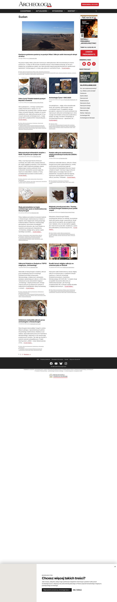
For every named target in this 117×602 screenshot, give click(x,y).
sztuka (69, 182)
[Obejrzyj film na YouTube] (88, 77)
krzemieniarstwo (27, 126)
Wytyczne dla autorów (75, 359)
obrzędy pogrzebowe (63, 72)
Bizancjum (63, 126)
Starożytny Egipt (85, 108)
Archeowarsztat (26, 235)
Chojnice (67, 126)
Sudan (23, 74)
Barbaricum (58, 126)
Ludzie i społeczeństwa (32, 179)
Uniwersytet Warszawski (30, 182)
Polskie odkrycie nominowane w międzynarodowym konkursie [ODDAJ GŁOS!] (63, 154)
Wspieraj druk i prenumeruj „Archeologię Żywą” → (56, 590)
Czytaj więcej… (66, 68)
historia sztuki (59, 182)
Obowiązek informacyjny (57, 359)
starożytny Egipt (32, 128)
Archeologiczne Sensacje (87, 118)
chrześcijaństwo (72, 126)
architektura (72, 125)
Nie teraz (77, 590)
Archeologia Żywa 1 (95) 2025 (60, 98)
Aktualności (25, 179)
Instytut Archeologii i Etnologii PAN (48, 72)
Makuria (28, 181)
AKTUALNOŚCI (41, 11)
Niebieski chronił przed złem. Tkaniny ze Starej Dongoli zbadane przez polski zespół (63, 208)
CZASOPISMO (25, 11)
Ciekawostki (25, 291)
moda (32, 181)
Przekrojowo (35, 123)
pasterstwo (69, 72)
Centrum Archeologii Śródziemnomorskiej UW (35, 125)
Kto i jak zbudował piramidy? (88, 88)
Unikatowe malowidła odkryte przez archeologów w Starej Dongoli (32, 321)
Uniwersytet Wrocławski (28, 129)
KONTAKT (71, 11)
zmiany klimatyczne (40, 74)
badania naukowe (30, 72)
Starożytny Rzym (85, 103)
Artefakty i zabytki (56, 233)
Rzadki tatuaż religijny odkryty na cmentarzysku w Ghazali (61, 264)
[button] (96, 11)
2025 (51, 125)
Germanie (51, 127)
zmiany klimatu (33, 74)
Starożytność (40, 123)
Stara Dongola (66, 127)
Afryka (21, 71)
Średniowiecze (21, 180)
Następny (27, 354)
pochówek (74, 72)
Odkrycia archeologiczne (27, 71)
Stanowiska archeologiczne (44, 71)
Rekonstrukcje (39, 179)
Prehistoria (83, 93)
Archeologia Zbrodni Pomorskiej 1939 (62, 125)
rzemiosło (20, 182)
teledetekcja (27, 74)
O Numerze (52, 123)
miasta (54, 127)
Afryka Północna (23, 72)
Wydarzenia (66, 180)
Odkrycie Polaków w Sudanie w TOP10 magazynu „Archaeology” (33, 264)
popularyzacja (38, 181)
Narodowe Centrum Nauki (23, 128)
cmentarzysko (21, 126)
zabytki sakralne (52, 128)
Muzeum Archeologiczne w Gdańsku (38, 126)
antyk (54, 125)
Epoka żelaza (84, 95)
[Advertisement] (88, 140)
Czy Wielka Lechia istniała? (87, 91)
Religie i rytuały (36, 71)
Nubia (34, 181)
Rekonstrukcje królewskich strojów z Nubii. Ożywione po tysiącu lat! (32, 153)
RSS (38, 359)
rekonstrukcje (44, 181)
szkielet (39, 128)
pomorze (62, 127)
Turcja (74, 127)
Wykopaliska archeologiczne (24, 124)
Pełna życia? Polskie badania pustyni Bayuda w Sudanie (32, 99)
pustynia (20, 74)
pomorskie (58, 127)
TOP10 (20, 296)
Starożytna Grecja (85, 105)
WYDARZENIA (57, 11)
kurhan (57, 72)
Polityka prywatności (45, 359)
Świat (56, 123)
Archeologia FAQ (85, 115)
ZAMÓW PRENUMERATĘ (89, 53)
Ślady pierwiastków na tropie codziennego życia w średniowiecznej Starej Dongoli (32, 209)
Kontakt (66, 359)
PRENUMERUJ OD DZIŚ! (90, 4)
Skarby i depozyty (85, 113)
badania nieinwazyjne (38, 72)
